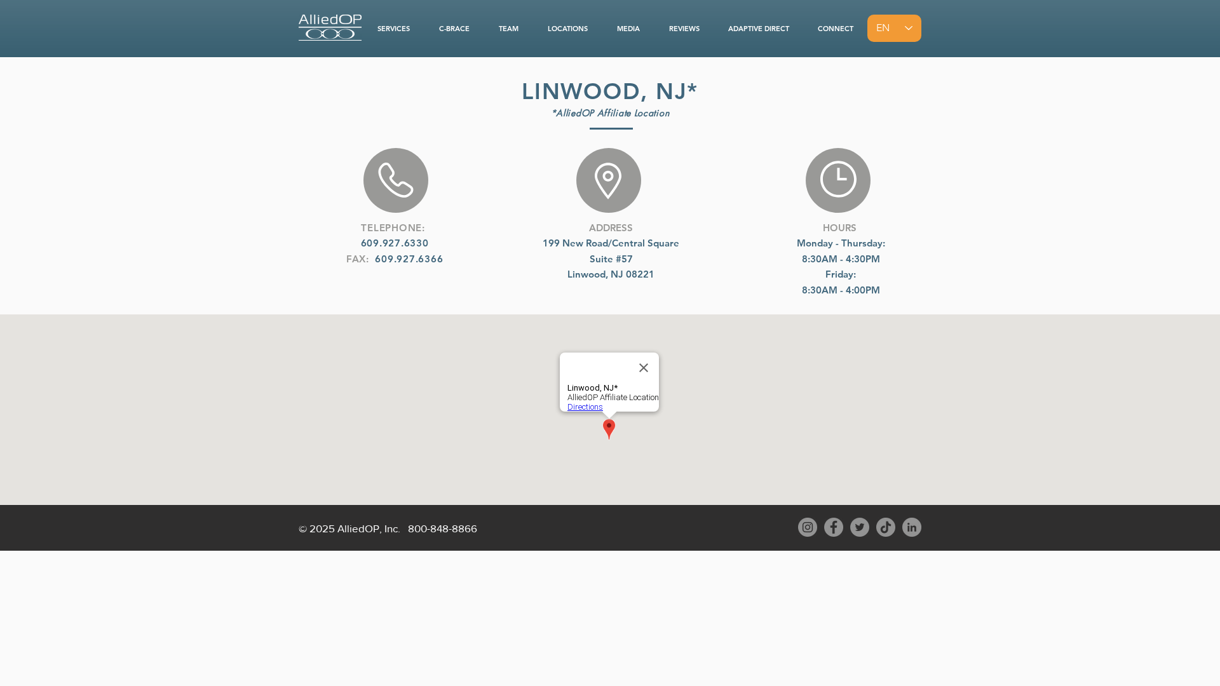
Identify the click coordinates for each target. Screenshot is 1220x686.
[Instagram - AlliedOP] (807, 527)
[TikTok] (885, 527)
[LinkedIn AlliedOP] (911, 527)
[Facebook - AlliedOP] (833, 527)
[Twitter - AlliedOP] (859, 527)
